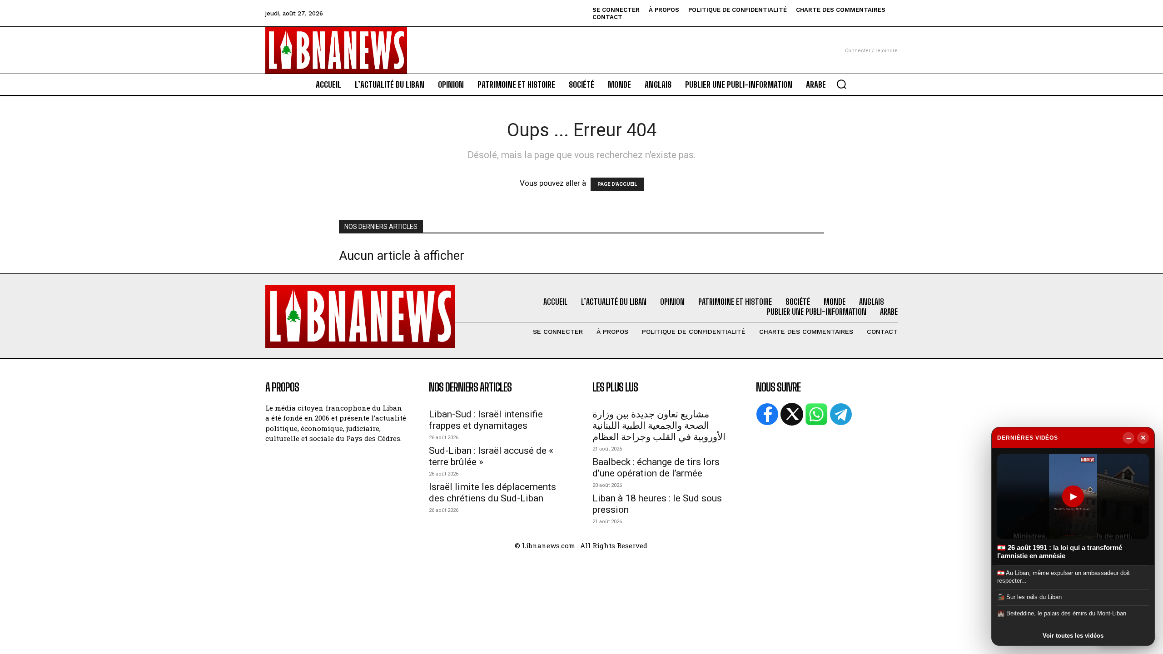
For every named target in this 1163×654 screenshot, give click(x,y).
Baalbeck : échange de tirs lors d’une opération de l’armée (656, 467)
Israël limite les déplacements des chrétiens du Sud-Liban (492, 492)
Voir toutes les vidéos (1073, 635)
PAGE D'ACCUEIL (617, 184)
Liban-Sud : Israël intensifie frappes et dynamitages (486, 420)
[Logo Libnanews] (336, 50)
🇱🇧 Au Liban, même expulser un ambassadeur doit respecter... (1063, 577)
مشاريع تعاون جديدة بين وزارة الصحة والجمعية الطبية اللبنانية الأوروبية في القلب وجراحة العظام (659, 425)
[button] (841, 84)
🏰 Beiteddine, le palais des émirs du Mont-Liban (1061, 613)
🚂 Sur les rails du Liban (1029, 597)
